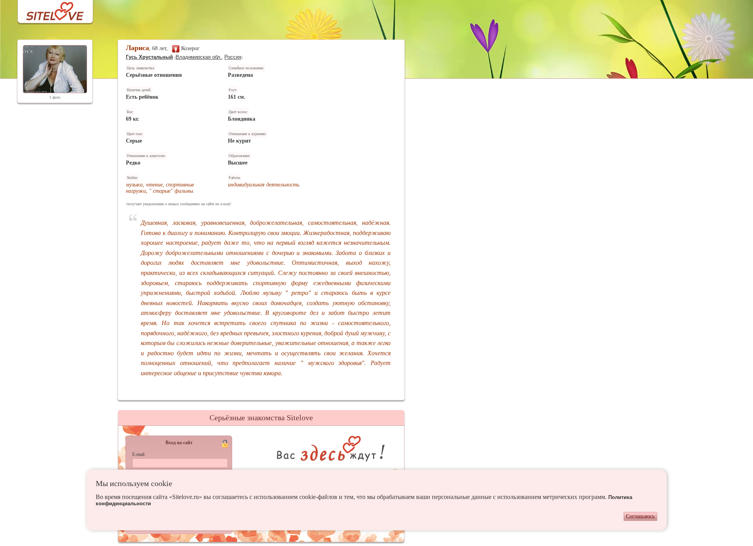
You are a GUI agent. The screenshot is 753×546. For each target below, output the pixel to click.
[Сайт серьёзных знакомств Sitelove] (49, 9)
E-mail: (139, 454)
